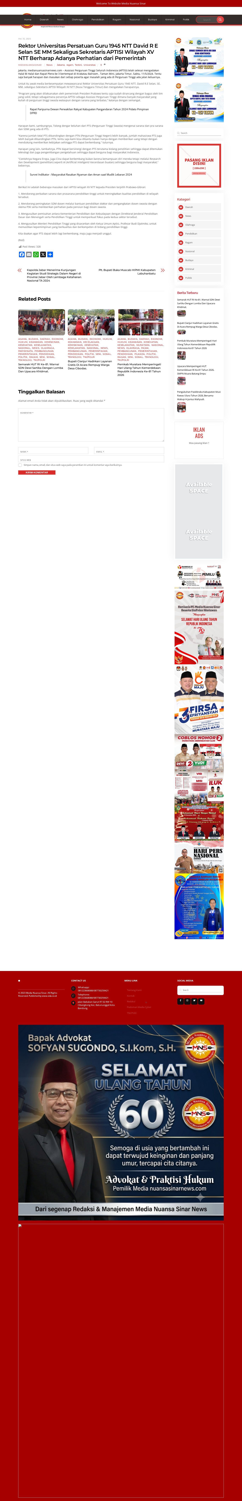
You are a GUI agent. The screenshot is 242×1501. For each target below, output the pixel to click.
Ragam (117, 19)
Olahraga (77, 19)
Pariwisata (25, 351)
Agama (22, 339)
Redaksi (131, 1001)
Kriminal (170, 19)
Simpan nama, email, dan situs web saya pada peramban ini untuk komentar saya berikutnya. (73, 464)
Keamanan (36, 342)
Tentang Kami (134, 990)
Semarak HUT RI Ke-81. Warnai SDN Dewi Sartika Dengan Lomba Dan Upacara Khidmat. (40, 368)
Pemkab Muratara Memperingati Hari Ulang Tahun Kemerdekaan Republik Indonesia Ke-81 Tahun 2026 (139, 370)
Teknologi (25, 360)
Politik (186, 19)
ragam (69, 65)
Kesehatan (25, 345)
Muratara (143, 345)
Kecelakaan (91, 342)
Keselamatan (42, 345)
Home (27, 19)
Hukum (22, 342)
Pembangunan (44, 351)
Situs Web (25, 460)
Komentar (26, 412)
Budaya (152, 19)
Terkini (78, 65)
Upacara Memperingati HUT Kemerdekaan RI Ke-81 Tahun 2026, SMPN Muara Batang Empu (195, 370)
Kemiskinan (51, 342)
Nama (24, 451)
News (60, 19)
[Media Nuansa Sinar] (44, 27)
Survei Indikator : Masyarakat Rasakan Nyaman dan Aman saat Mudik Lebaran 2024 (81, 174)
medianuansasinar (30, 65)
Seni (42, 357)
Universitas (89, 65)
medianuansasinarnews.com (45, 70)
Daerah (44, 19)
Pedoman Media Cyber (139, 1007)
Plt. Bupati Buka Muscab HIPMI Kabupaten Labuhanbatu (127, 271)
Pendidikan (98, 19)
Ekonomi (57, 339)
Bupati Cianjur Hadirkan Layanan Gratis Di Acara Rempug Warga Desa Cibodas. (90, 365)
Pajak (145, 348)
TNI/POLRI (39, 360)
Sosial (51, 357)
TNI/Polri (131, 1013)
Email (100, 451)
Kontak (131, 995)
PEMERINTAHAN (27, 354)
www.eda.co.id (49, 995)
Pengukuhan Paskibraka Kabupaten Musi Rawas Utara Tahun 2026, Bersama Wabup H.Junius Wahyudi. (199, 395)
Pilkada (139, 354)
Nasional (135, 19)
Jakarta (61, 65)
